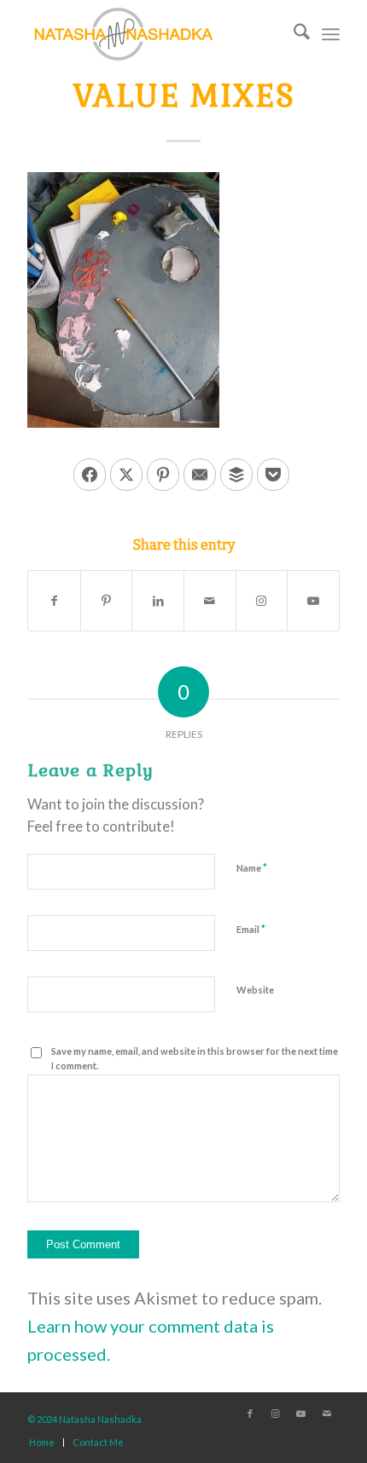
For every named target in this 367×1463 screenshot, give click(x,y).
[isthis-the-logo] (152, 34)
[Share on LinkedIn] (158, 601)
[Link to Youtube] (313, 601)
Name (251, 867)
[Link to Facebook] (250, 1413)
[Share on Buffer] (236, 474)
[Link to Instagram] (262, 601)
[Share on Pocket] (273, 474)
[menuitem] (293, 34)
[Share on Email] (200, 474)
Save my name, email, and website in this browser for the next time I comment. (194, 1058)
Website (255, 989)
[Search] (293, 34)
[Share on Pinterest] (163, 474)
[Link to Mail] (327, 1413)
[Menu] (331, 34)
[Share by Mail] (210, 601)
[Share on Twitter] (126, 474)
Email (250, 929)
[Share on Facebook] (89, 474)
